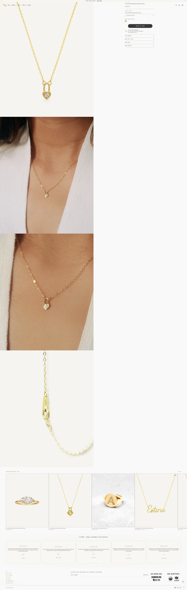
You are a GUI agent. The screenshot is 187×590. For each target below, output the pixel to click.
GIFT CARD (8, 577)
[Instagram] (178, 588)
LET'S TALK (8, 573)
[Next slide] (179, 501)
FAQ (6, 571)
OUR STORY (8, 579)
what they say (128, 45)
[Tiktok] (180, 588)
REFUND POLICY (9, 582)
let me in (145, 574)
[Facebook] (175, 588)
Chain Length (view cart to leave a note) (133, 12)
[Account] (179, 5)
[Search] (176, 5)
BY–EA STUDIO (9, 575)
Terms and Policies (9, 587)
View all (179, 471)
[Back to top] (183, 582)
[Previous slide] (90, 566)
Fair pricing (128, 35)
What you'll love (129, 39)
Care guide (127, 42)
